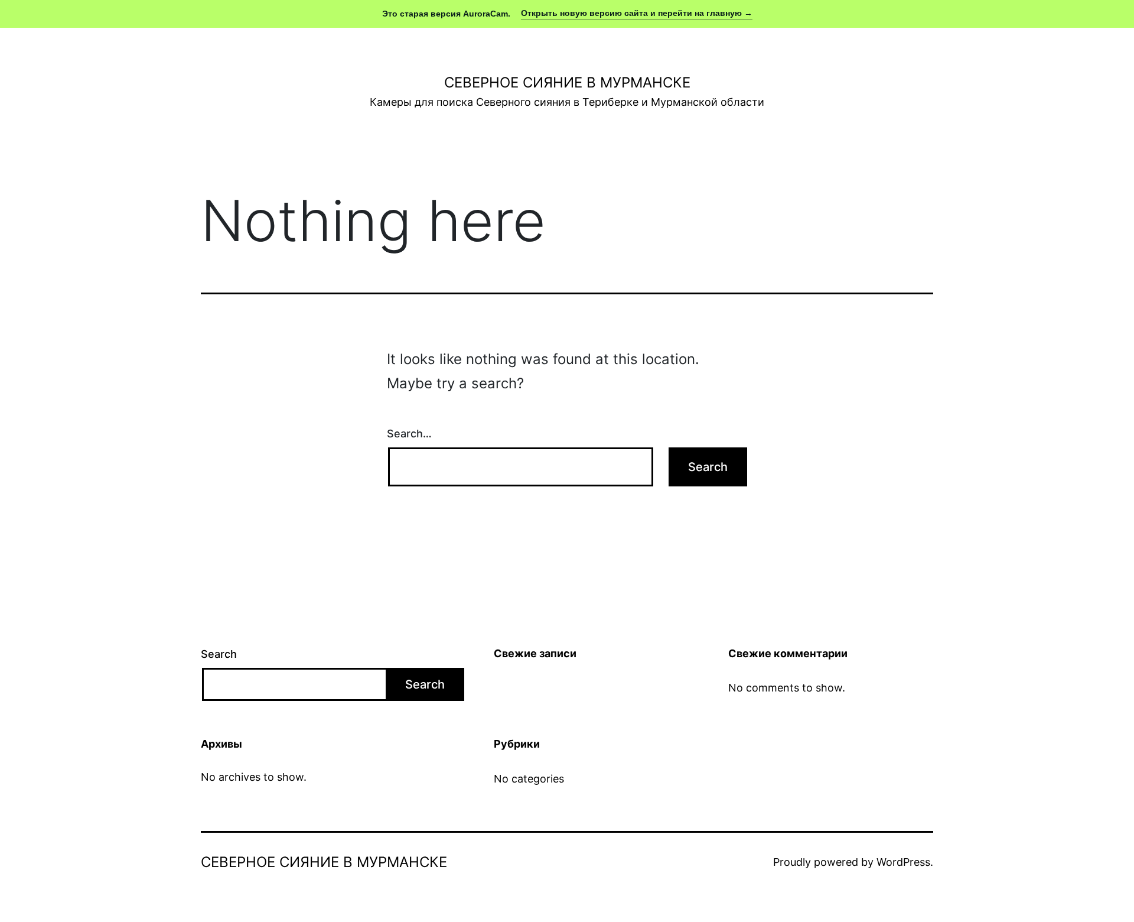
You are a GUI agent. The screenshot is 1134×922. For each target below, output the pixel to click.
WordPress (903, 862)
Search (219, 654)
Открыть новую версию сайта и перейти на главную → (636, 13)
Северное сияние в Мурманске (567, 82)
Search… (409, 433)
